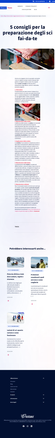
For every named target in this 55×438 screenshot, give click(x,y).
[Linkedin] (31, 426)
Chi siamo (12, 381)
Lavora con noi (13, 386)
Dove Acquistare (26, 9)
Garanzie (20, 6)
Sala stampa (13, 389)
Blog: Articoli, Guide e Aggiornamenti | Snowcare (14, 16)
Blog (35, 9)
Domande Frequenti (31, 6)
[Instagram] (27, 426)
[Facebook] (23, 426)
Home (2, 16)
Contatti (12, 391)
